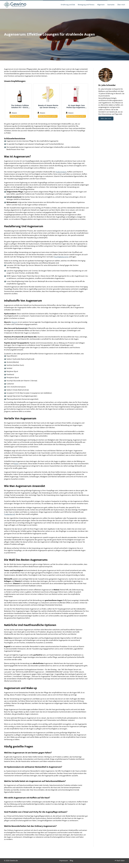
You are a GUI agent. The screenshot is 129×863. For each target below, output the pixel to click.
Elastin (16, 463)
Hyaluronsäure (61, 172)
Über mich (121, 4)
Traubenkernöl (9, 514)
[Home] (15, 4)
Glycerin (14, 322)
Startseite (110, 4)
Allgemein (101, 4)
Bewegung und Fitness (86, 4)
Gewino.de (14, 860)
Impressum (63, 860)
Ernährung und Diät (68, 4)
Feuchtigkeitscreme (61, 257)
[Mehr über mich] (105, 75)
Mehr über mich (106, 118)
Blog (71, 860)
